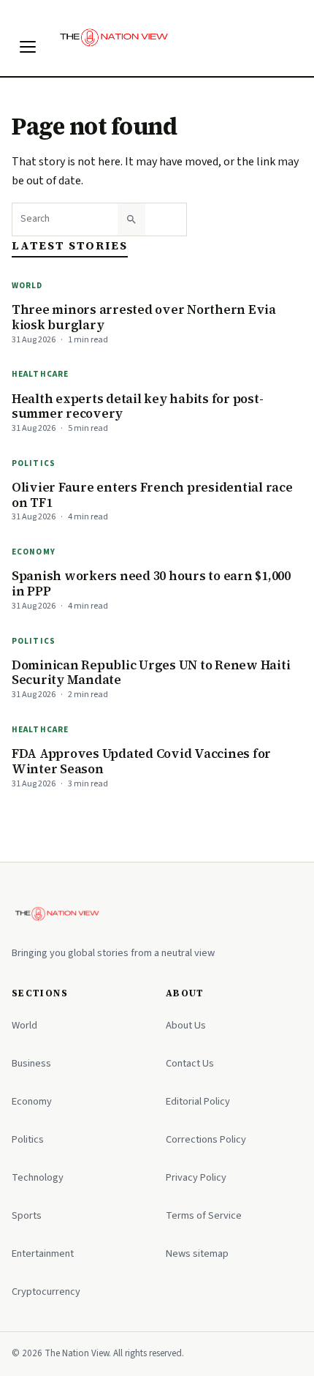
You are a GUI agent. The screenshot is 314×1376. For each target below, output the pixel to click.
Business (31, 1063)
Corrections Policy (206, 1139)
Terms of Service (204, 1215)
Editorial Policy (198, 1101)
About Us (186, 1025)
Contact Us (190, 1063)
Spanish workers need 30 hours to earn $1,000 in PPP (151, 583)
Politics (33, 463)
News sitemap (197, 1253)
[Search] (131, 219)
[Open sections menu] (28, 47)
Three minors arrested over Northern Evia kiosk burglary (144, 317)
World (27, 285)
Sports (27, 1215)
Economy (33, 551)
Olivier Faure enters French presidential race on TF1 (152, 495)
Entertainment (43, 1253)
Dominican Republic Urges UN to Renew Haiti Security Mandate (151, 673)
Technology (38, 1177)
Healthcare (40, 374)
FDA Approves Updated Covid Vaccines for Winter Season (141, 761)
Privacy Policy (196, 1177)
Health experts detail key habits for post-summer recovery (137, 406)
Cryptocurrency (46, 1291)
